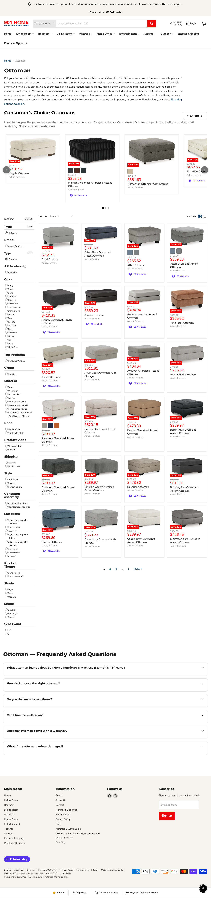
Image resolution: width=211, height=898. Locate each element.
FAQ (58, 824)
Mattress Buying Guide (68, 828)
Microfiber (13, 390)
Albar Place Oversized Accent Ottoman (97, 254)
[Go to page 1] (103, 208)
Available (12, 272)
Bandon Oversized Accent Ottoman (142, 431)
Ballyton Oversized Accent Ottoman (100, 430)
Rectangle (13, 613)
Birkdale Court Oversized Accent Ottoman (99, 488)
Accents (149, 34)
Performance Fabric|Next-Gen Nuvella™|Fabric (20, 414)
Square (11, 609)
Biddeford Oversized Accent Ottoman (58, 489)
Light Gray (13, 347)
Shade (9, 583)
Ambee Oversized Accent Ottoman (57, 321)
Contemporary (15, 486)
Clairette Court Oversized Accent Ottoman (185, 540)
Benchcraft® (14, 527)
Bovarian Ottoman (138, 487)
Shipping (11, 456)
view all (28, 219)
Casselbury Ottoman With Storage (100, 541)
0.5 (9, 630)
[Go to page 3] (108, 208)
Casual (11, 483)
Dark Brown (14, 310)
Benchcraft (13, 549)
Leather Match (15, 394)
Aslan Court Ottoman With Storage (100, 374)
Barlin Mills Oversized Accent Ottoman (183, 431)
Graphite (12, 325)
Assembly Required (17, 503)
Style (8, 473)
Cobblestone (14, 307)
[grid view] (200, 216)
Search (59, 795)
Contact (60, 805)
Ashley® (12, 531)
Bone (10, 292)
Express (12, 462)
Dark (10, 593)
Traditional (13, 479)
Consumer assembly (12, 495)
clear (30, 226)
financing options (34, 723)
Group (9, 368)
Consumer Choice (16, 360)
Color (8, 279)
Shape (9, 604)
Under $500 (14, 429)
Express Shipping (188, 34)
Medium (12, 596)
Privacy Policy (63, 814)
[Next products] (204, 169)
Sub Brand (12, 514)
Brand (9, 240)
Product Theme (10, 565)
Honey (11, 336)
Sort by (43, 216)
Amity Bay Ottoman (182, 323)
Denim (11, 314)
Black (11, 289)
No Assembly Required (19, 506)
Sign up (166, 816)
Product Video (15, 440)
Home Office (105, 34)
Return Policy (63, 819)
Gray (10, 329)
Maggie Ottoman (19, 173)
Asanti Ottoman (51, 377)
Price (8, 423)
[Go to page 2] (105, 208)
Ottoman (12, 233)
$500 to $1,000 (15, 433)
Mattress (84, 34)
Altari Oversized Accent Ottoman (184, 265)
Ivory (10, 343)
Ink (9, 339)
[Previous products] (6, 169)
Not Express (14, 466)
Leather (11, 398)
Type (8, 227)
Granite (11, 321)
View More (193, 115)
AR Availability (15, 266)
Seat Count (12, 624)
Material (10, 381)
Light (10, 589)
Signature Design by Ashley (18, 536)
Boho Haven (14, 572)
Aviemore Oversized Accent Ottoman (58, 440)
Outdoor (165, 34)
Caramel (12, 296)
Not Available (14, 446)
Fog (10, 318)
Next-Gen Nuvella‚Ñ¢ (18, 405)
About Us (61, 800)
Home (7, 34)
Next (137, 569)
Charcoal (12, 300)
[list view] (204, 216)
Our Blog (61, 842)
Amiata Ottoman (94, 315)
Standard (12, 374)
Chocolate (13, 303)
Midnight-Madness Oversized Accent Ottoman (90, 184)
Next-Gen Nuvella (17, 401)
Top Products (14, 355)
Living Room (24, 34)
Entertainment (128, 34)
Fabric (11, 387)
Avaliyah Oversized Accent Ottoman (143, 372)
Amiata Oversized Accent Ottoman (142, 316)
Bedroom (44, 34)
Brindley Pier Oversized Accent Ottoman (184, 489)
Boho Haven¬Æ (15, 576)
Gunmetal (12, 332)
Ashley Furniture (17, 176)
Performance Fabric (17, 408)
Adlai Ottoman (50, 259)
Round (11, 617)
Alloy (10, 285)
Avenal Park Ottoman (183, 374)
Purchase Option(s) (16, 43)
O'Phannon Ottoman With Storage (147, 184)
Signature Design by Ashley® (18, 522)
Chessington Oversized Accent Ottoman (141, 540)
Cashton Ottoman (52, 542)
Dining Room (64, 34)
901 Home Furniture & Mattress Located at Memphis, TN (31, 873)
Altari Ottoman (136, 265)
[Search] (151, 23)
